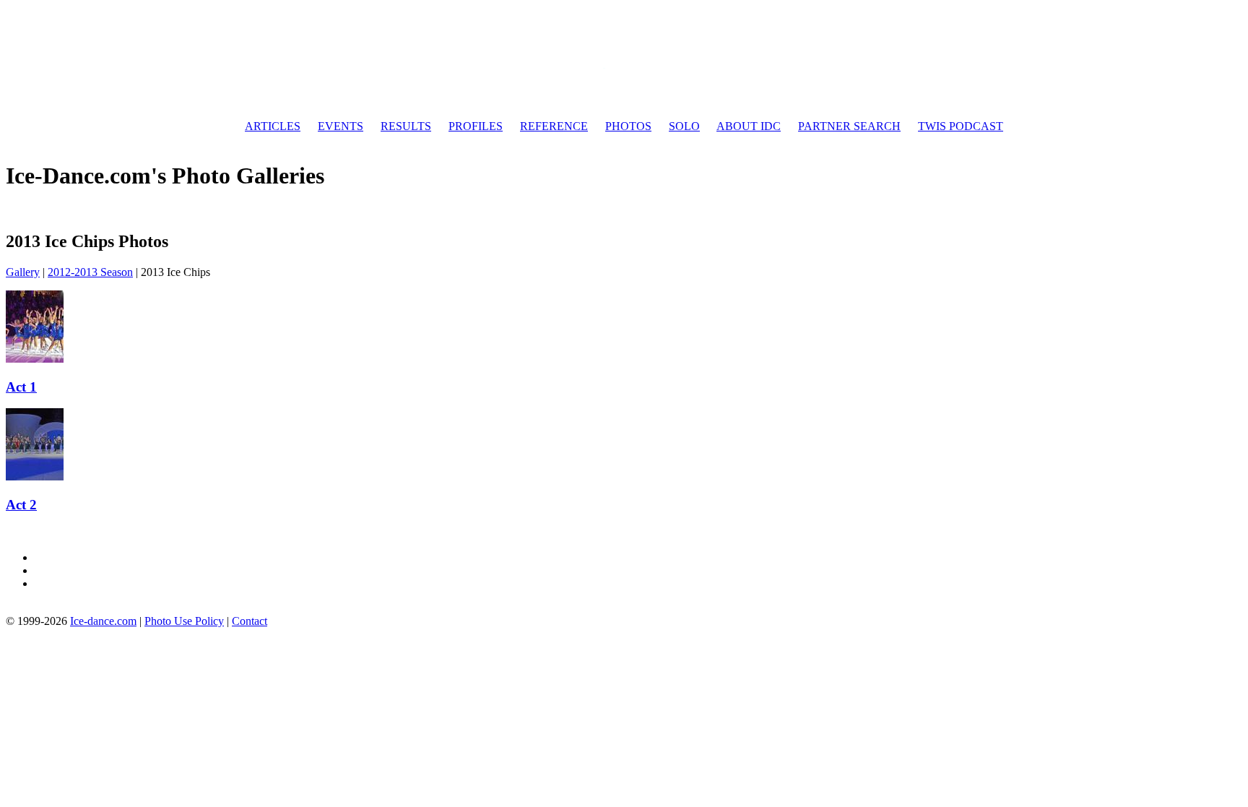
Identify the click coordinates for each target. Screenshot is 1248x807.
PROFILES (475, 126)
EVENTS (340, 126)
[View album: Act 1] (35, 359)
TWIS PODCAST (960, 126)
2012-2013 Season (90, 272)
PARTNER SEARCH (849, 126)
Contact (249, 621)
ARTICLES (272, 126)
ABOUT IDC (748, 126)
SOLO (684, 126)
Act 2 (21, 504)
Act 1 (21, 386)
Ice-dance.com (103, 621)
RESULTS (406, 126)
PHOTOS (628, 126)
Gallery (23, 272)
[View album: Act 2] (35, 476)
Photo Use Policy (184, 621)
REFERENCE (554, 126)
